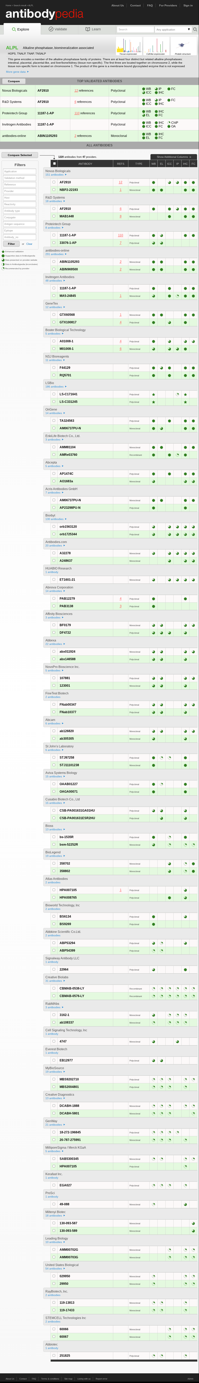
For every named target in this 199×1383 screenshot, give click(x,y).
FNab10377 (68, 712)
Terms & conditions (50, 1379)
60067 (64, 1336)
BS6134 (65, 916)
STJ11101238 (69, 765)
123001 (65, 685)
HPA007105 (68, 890)
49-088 (64, 1204)
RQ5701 (65, 375)
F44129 (65, 367)
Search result (20, 5)
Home (8, 5)
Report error (101, 1379)
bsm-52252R (69, 844)
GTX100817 (68, 322)
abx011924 (67, 651)
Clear (29, 243)
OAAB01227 (69, 784)
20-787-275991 (70, 1139)
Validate (61, 29)
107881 (65, 678)
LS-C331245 (68, 401)
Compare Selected (20, 155)
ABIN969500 (69, 269)
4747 (63, 1041)
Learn (96, 29)
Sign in (188, 5)
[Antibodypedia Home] (48, 17)
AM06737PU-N (70, 428)
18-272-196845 (70, 1132)
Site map (68, 1379)
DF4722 (65, 632)
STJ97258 (67, 757)
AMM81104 (68, 447)
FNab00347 (68, 704)
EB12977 (66, 1060)
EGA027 (66, 1185)
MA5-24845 (68, 295)
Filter (11, 243)
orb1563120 (68, 526)
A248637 (66, 560)
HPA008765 (68, 897)
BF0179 (65, 625)
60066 (64, 1329)
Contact (135, 5)
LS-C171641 (68, 394)
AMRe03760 (68, 454)
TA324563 (67, 420)
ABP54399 (67, 950)
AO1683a (66, 481)
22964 (64, 969)
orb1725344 (68, 534)
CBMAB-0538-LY (72, 988)
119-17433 (67, 1310)
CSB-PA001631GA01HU (77, 810)
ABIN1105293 (47, 135)
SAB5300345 (69, 1158)
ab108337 (67, 1022)
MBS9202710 (69, 1079)
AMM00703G (69, 1257)
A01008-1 (66, 341)
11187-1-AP (45, 113)
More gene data (16, 71)
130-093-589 (68, 1230)
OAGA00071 (69, 791)
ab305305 (67, 738)
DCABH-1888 (69, 1105)
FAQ (150, 5)
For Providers (168, 5)
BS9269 (65, 924)
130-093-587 (68, 1223)
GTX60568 (67, 314)
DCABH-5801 (69, 1113)
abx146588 (68, 659)
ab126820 (67, 731)
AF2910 (43, 90)
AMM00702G (69, 1249)
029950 (65, 1276)
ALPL (30, 5)
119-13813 (67, 1302)
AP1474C (66, 473)
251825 (65, 1355)
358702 (65, 863)
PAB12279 (67, 598)
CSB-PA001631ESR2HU (77, 818)
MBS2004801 (69, 1086)
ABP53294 (67, 943)
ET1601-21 (67, 579)
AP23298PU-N (70, 507)
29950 (64, 1283)
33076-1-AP (68, 242)
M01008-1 (67, 348)
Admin (190, 1379)
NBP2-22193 (69, 189)
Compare (14, 81)
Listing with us (84, 1379)
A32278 (65, 553)
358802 (65, 871)
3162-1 (64, 1015)
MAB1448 (67, 216)
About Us (117, 5)
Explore (23, 29)
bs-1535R (67, 837)
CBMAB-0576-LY (72, 996)
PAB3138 (66, 606)
